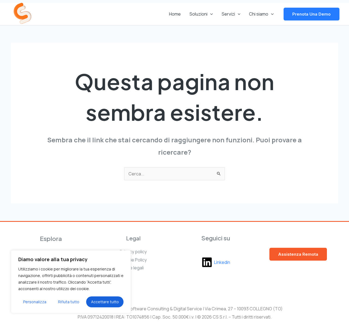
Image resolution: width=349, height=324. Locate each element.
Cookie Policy (133, 260)
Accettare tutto (105, 301)
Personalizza (34, 301)
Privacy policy (133, 252)
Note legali (133, 268)
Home (175, 14)
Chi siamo (258, 14)
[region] (71, 281)
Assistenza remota (298, 254)
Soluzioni (198, 14)
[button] (210, 13)
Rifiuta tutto (68, 301)
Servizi (228, 14)
